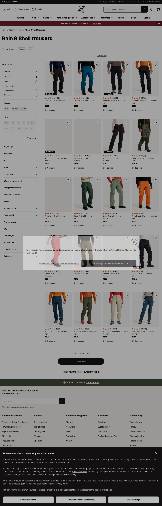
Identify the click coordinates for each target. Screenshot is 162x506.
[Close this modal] (135, 241)
